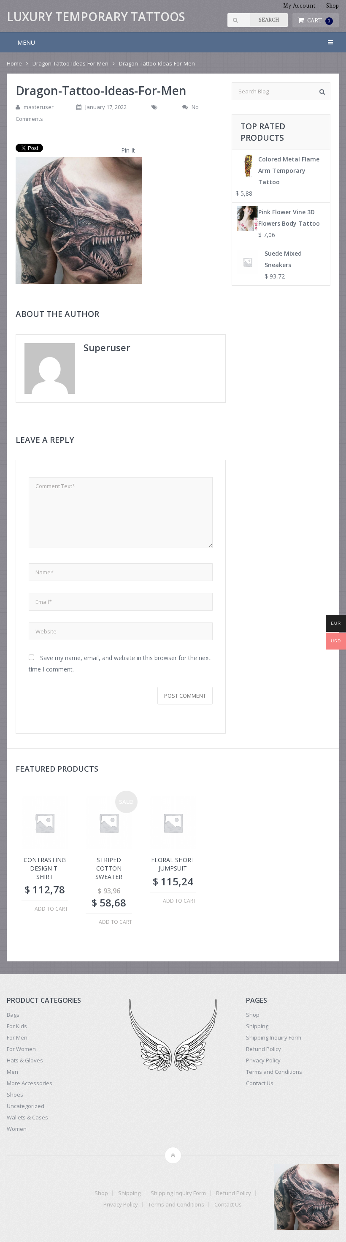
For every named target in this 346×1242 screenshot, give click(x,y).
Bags (13, 1014)
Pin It (128, 150)
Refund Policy (263, 1049)
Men (12, 1071)
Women (17, 1129)
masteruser (39, 107)
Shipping (257, 1026)
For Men (17, 1037)
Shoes (15, 1094)
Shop (332, 5)
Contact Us (259, 1083)
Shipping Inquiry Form (273, 1037)
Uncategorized (25, 1106)
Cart (319, 20)
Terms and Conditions (274, 1071)
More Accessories (29, 1083)
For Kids (17, 1026)
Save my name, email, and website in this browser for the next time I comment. (120, 663)
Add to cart (51, 909)
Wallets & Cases (27, 1117)
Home (14, 63)
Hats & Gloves (25, 1060)
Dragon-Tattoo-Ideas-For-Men (70, 63)
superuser (107, 347)
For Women (21, 1049)
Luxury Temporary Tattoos (96, 16)
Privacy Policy (263, 1060)
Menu (26, 42)
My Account (299, 5)
